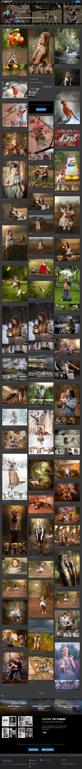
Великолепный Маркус (34, 406)
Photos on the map (34, 763)
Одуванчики (32, 299)
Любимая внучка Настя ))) (35, 75)
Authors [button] (21, 1)
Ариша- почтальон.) (60, 456)
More (44, 733)
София (30, 211)
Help (33, 764)
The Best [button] (27, 1)
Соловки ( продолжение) (35, 378)
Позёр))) (5, 99)
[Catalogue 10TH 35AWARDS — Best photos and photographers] (17, 726)
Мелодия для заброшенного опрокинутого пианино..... (63, 334)
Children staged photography (29, 17)
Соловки (32, 88)
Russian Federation (20, 15)
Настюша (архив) (7, 199)
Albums (22, 21)
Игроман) (5, 302)
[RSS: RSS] (2, 695)
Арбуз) (30, 189)
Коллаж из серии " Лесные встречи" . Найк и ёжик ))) (37, 491)
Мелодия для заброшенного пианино (10, 354)
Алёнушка (31, 277)
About (30, 764)
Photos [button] (15, 1)
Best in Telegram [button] (48, 749)
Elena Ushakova (31, 25)
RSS (3, 695)
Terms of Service (24, 764)
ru (64, 760)
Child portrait (38, 17)
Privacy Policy (19, 764)
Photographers (9, 25)
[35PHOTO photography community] (7, 2)
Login (73, 1)
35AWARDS (36, 21)
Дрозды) (31, 161)
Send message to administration (67, 763)
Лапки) (4, 648)
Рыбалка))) (57, 65)
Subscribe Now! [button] (41, 109)
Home (4, 25)
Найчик (57, 87)
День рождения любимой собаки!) (10, 77)
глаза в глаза (6, 625)
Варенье (57, 356)
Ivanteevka (28, 15)
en (62, 760)
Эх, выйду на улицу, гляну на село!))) (10, 426)
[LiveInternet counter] (5, 762)
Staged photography (19, 17)
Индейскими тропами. (34, 557)
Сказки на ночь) (6, 262)
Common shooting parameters (36, 82)
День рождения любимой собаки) (63, 192)
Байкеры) (57, 380)
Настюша (5, 575)
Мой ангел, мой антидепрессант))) (63, 502)
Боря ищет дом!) (7, 501)
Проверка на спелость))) (61, 147)
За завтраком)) (6, 128)
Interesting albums (47, 86)
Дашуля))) (57, 479)
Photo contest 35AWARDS (7, 761)
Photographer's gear (34, 78)
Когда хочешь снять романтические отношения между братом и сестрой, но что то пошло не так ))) (63, 638)
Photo (17, 21)
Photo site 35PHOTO (7, 760)
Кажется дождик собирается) (36, 652)
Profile (28, 21)
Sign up (77, 1)
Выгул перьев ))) (59, 587)
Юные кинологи (6, 449)
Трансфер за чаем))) (34, 455)
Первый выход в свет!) (60, 426)
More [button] (33, 1)
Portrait (43, 17)
